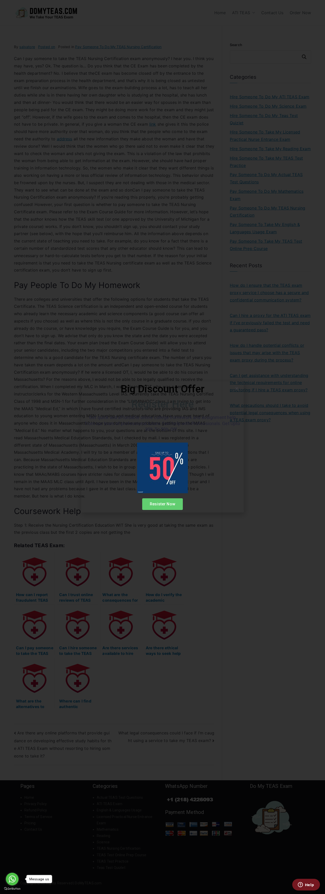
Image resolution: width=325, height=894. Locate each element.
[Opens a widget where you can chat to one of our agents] (306, 885)
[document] (162, 447)
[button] (237, 388)
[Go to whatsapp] (12, 879)
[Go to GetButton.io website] (12, 888)
